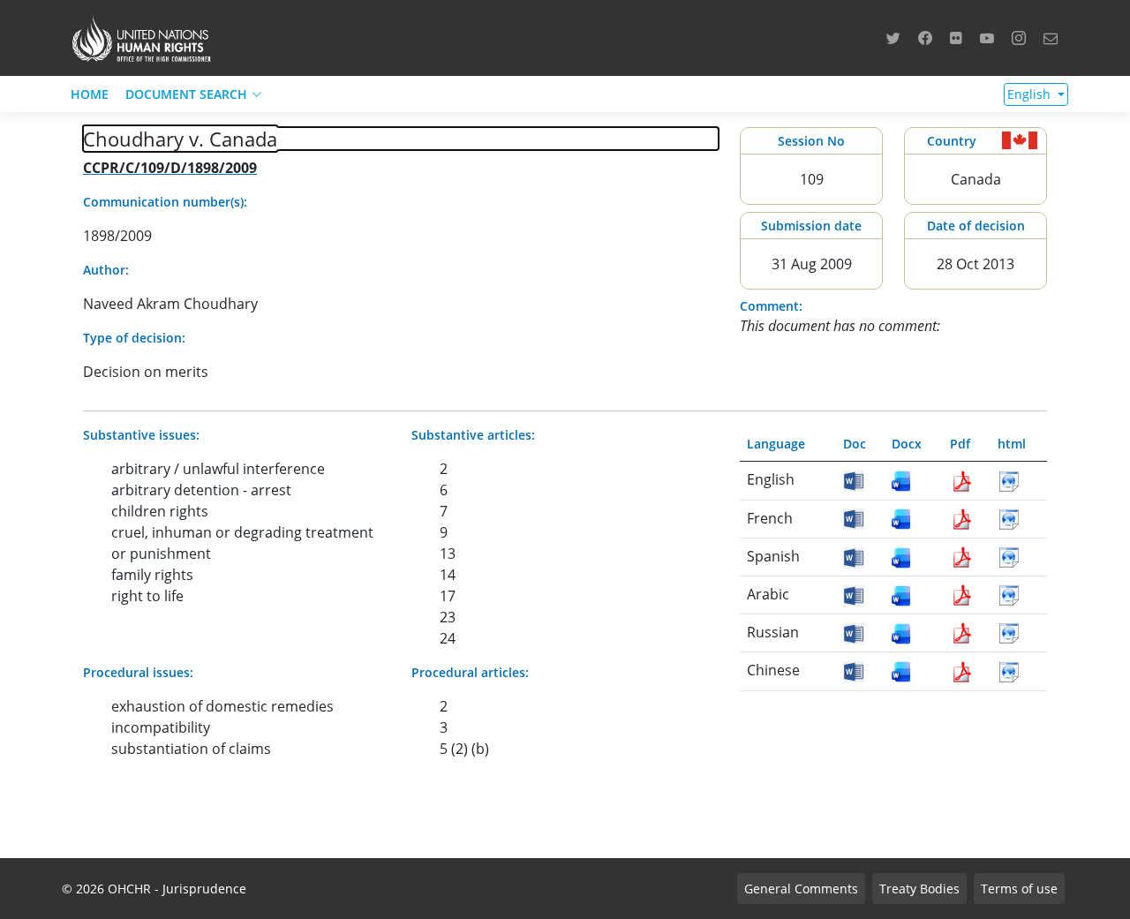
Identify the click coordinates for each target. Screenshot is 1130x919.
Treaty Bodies (919, 888)
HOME (90, 94)
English (1030, 94)
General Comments (801, 888)
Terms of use (1019, 888)
